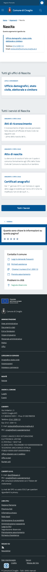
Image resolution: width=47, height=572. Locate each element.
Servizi (28, 560)
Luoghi (4, 393)
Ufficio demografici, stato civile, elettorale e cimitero (19, 40)
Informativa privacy (9, 512)
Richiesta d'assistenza (10, 535)
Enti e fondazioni (8, 331)
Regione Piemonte (9, 3)
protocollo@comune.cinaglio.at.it (24, 48)
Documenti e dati (8, 327)
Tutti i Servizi (23, 208)
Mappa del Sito (33, 562)
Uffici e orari (6, 457)
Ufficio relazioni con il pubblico (13, 453)
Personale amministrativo (11, 338)
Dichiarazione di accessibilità (12, 520)
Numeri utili (6, 461)
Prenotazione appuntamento (12, 532)
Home (5, 20)
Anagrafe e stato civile (12, 119)
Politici (4, 342)
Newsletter (5, 550)
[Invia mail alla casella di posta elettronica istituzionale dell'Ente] (21, 426)
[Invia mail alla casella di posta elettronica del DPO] (14, 475)
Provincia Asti (6, 508)
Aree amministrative (9, 323)
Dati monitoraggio (8, 560)
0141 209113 (14, 419)
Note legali (5, 516)
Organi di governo (8, 335)
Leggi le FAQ (6, 526)
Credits (14, 562)
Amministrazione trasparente (13, 523)
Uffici (3, 346)
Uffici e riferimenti (11, 81)
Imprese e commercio (9, 367)
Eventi (4, 397)
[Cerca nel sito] (39, 10)
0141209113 (18, 45)
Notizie (4, 380)
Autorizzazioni (7, 363)
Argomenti (13, 20)
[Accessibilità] (6, 566)
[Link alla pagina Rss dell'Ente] (2, 547)
